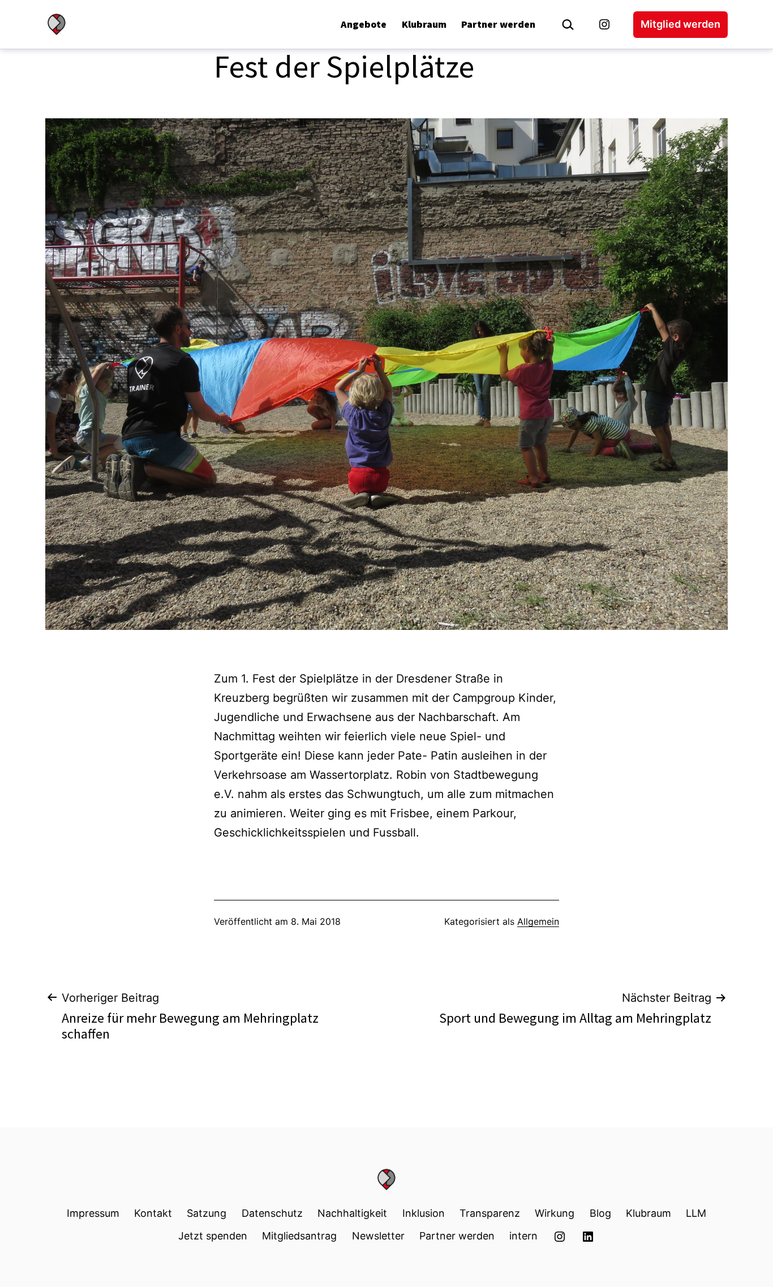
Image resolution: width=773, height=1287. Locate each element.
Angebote (363, 24)
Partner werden (498, 24)
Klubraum (424, 24)
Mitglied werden (680, 24)
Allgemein (538, 921)
